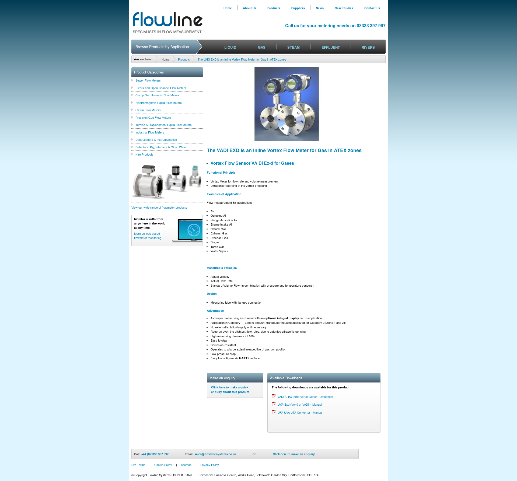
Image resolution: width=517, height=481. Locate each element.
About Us (249, 8)
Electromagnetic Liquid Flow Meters (158, 102)
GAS (262, 47)
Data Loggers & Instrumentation (156, 139)
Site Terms (138, 464)
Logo (167, 22)
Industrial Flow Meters (149, 132)
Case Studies (344, 8)
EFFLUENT (331, 47)
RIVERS (368, 47)
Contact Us (372, 8)
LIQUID (230, 47)
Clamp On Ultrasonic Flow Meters (157, 95)
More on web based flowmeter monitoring (147, 235)
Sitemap (186, 464)
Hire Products (144, 154)
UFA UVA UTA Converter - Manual (300, 412)
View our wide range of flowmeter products (159, 207)
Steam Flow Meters (148, 110)
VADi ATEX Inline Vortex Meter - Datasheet (305, 396)
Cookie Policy (163, 464)
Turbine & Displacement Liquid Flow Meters (163, 124)
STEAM (293, 47)
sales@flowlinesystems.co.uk (215, 454)
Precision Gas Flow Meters (153, 117)
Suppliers (298, 8)
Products (273, 8)
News (320, 8)
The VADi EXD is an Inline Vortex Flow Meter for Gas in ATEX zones (242, 59)
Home (227, 8)
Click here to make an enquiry (294, 454)
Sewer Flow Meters (148, 80)
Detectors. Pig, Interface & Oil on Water (161, 147)
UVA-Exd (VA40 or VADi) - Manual (300, 404)
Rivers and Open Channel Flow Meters (160, 88)
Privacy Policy (209, 464)
